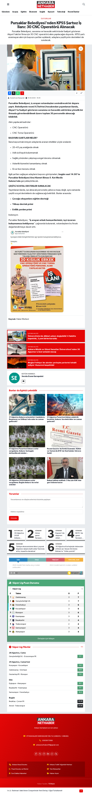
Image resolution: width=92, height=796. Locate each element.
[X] (40, 754)
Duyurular (46, 19)
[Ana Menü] (8, 4)
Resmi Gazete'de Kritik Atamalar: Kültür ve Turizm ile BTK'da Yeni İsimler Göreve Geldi (64, 451)
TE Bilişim (51, 784)
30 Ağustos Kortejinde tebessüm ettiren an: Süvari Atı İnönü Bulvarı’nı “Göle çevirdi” (69, 549)
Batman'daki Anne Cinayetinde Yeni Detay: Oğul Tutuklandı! (37, 791)
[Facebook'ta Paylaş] (9, 93)
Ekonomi (33, 12)
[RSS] (56, 754)
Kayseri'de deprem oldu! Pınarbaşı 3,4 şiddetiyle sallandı (60, 535)
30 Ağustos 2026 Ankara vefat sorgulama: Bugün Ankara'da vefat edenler (24, 482)
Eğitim (23, 12)
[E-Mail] (23, 381)
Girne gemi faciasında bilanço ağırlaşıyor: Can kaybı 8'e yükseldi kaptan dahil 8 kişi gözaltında (39, 535)
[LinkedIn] (48, 754)
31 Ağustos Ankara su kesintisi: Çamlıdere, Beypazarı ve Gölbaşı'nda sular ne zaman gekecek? (27, 419)
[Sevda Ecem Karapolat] (14, 378)
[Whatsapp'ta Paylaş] (18, 93)
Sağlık (42, 12)
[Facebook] (36, 754)
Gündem (6, 12)
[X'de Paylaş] (13, 93)
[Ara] (84, 4)
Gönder (14, 518)
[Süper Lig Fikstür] (82, 647)
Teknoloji (61, 12)
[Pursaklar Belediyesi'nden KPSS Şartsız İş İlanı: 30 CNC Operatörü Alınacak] (46, 67)
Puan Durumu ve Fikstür (20, 769)
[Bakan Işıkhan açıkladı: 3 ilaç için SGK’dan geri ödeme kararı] (65, 468)
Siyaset (51, 12)
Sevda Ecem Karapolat (17, 98)
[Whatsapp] (52, 754)
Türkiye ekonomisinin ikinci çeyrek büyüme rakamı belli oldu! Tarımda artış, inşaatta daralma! (30, 549)
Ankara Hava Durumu (19, 764)
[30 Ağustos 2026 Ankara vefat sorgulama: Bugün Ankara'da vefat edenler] (27, 468)
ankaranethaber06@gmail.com (47, 745)
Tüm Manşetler (55, 769)
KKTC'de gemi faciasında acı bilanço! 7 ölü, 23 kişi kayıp (79, 535)
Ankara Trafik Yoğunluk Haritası (61, 764)
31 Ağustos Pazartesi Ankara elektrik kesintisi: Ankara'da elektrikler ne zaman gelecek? (64, 419)
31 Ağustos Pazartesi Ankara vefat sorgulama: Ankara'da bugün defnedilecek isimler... (23, 451)
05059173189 (47, 740)
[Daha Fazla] (22, 93)
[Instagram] (44, 754)
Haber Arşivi (54, 773)
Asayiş (15, 12)
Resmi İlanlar (73, 12)
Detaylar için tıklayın (46, 639)
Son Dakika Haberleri (18, 773)
